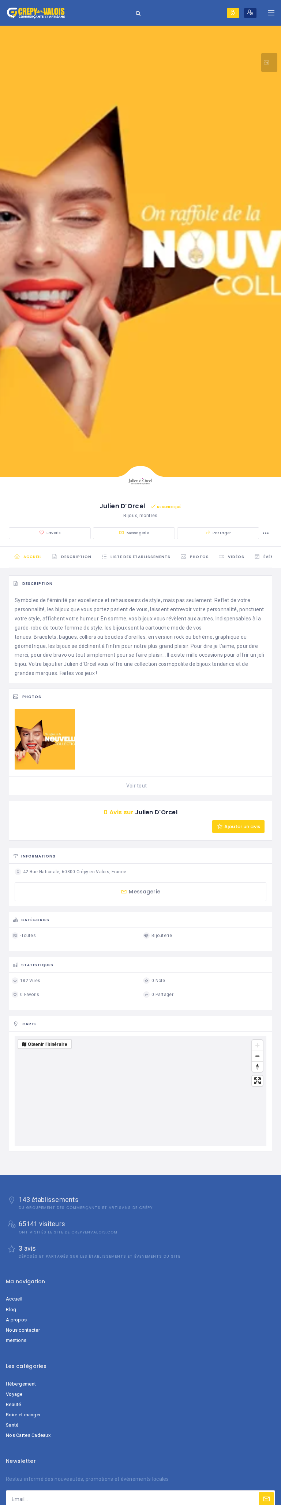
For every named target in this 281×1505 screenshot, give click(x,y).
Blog (11, 1309)
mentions (16, 1340)
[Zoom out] (257, 1056)
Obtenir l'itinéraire (47, 1044)
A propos (16, 1320)
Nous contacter (23, 1330)
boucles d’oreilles (125, 637)
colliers (87, 637)
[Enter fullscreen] (257, 1081)
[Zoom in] (257, 1045)
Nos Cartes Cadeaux (28, 1435)
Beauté (13, 1404)
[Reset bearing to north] (257, 1066)
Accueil (14, 1299)
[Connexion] (233, 13)
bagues (68, 637)
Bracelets (45, 637)
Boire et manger (23, 1414)
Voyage (14, 1394)
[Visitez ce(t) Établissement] (269, 62)
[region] (140, 1091)
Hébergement (21, 1384)
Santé (12, 1425)
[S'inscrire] (250, 13)
